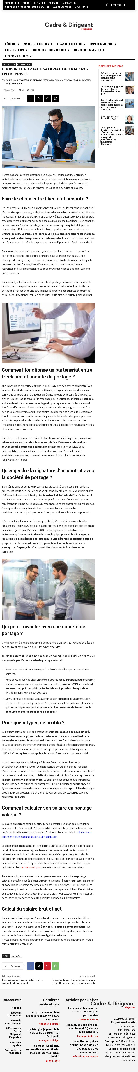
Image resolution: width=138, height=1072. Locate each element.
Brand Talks (9, 64)
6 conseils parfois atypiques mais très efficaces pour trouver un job (73, 982)
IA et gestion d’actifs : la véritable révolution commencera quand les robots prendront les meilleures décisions (112, 135)
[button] (115, 5)
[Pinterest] (47, 98)
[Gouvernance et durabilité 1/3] (129, 119)
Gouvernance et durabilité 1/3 (109, 117)
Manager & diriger (49, 1023)
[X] (39, 98)
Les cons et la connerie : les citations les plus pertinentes (83, 1011)
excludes (16, 955)
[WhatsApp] (55, 98)
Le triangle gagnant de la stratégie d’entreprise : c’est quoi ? (111, 90)
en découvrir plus (31, 867)
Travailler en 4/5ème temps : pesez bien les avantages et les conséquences (84, 1047)
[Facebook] (30, 98)
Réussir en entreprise (85, 1056)
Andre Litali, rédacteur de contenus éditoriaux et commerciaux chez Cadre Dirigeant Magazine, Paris (48, 81)
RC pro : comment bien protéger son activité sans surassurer (110, 77)
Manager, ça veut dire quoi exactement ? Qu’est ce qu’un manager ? (82, 1028)
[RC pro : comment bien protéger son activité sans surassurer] (129, 76)
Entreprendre (24, 64)
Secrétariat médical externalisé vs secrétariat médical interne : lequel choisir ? (111, 105)
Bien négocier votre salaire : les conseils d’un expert (22, 982)
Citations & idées (88, 1019)
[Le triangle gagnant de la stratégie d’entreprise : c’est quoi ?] (129, 90)
